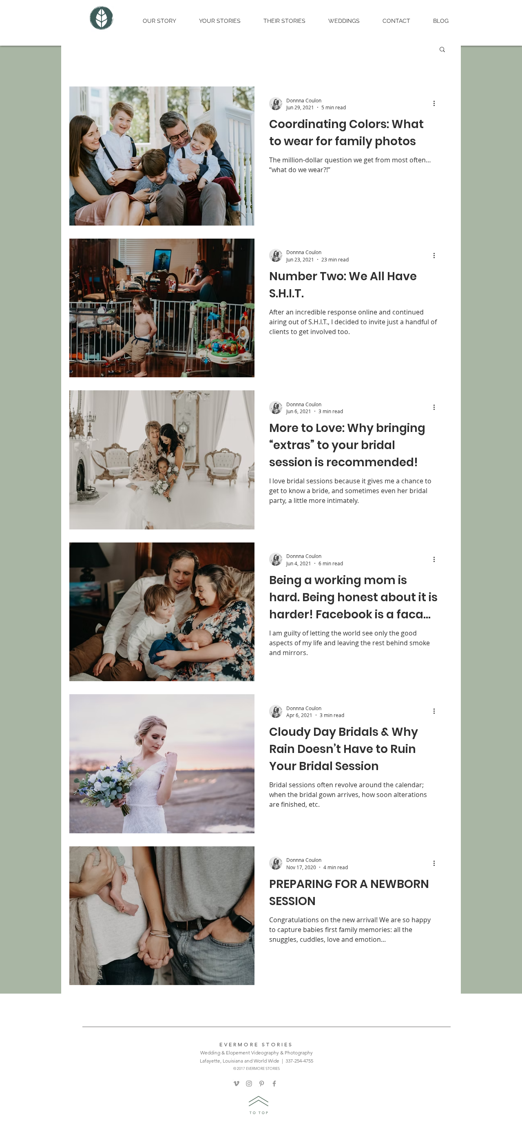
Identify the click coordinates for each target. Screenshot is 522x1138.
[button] (442, 50)
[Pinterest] (261, 1083)
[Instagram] (249, 1083)
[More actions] (437, 103)
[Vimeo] (236, 1083)
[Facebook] (274, 1083)
